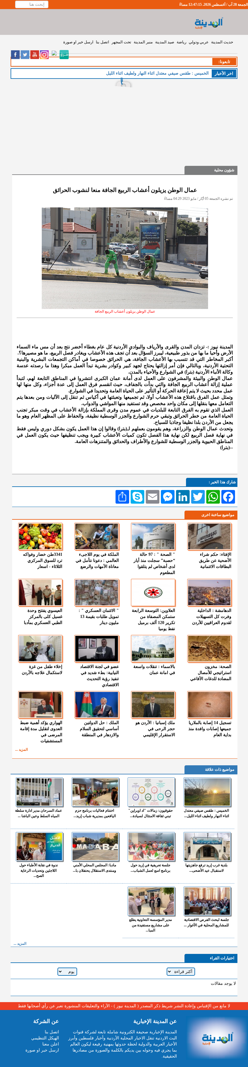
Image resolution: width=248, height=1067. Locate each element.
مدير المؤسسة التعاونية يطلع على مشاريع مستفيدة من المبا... (150, 925)
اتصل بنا (102, 42)
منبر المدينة (143, 42)
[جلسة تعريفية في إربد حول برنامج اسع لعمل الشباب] (151, 846)
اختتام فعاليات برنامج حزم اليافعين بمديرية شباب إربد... (94, 813)
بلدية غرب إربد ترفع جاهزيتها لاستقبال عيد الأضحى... (206, 867)
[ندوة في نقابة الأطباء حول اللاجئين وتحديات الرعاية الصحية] (39, 846)
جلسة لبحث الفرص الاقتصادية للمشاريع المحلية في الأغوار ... (206, 922)
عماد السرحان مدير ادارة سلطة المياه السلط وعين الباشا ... (38, 813)
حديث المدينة (222, 42)
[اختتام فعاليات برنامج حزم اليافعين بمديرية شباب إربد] (95, 792)
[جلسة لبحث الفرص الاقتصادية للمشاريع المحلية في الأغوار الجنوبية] (207, 901)
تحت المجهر (121, 42)
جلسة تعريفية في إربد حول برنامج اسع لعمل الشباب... (150, 867)
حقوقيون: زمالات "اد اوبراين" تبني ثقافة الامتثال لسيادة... (150, 813)
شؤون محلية (224, 170)
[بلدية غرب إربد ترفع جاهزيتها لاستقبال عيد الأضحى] (207, 846)
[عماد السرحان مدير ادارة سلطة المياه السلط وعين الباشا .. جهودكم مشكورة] (39, 792)
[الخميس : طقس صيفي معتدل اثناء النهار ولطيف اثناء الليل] (207, 792)
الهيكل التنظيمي (45, 1038)
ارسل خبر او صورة (78, 42)
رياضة (181, 42)
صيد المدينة (164, 42)
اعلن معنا (50, 1044)
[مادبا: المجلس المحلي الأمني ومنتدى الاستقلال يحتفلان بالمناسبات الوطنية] (95, 846)
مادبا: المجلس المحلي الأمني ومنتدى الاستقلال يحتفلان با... (94, 867)
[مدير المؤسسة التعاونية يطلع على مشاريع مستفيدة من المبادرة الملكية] (151, 901)
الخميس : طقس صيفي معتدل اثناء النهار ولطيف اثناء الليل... (206, 813)
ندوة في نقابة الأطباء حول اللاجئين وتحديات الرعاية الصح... (38, 870)
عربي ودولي (199, 42)
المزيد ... (21, 749)
